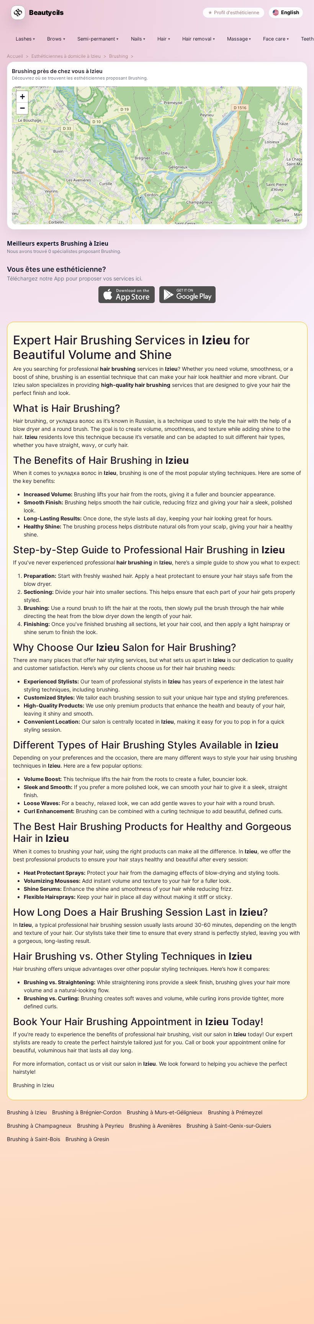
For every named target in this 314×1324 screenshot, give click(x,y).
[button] (22, 97)
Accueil (15, 56)
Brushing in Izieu (33, 1085)
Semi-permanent (96, 39)
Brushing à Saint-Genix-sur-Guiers (228, 1125)
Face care (274, 39)
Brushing (118, 56)
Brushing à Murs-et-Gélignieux (165, 1112)
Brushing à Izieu (27, 1112)
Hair (162, 39)
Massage (237, 39)
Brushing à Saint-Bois (33, 1139)
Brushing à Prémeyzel (235, 1112)
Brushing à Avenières (155, 1125)
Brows (54, 39)
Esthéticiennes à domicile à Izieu (66, 56)
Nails (136, 39)
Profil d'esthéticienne (236, 12)
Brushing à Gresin (87, 1139)
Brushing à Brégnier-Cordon (86, 1112)
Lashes (24, 39)
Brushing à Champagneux (39, 1125)
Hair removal (196, 39)
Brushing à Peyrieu (100, 1125)
